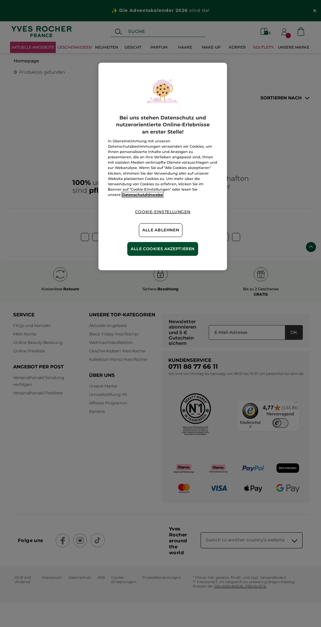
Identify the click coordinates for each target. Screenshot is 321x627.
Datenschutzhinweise (142, 194)
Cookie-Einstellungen (163, 211)
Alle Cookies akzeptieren (163, 248)
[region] (162, 166)
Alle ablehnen (160, 230)
